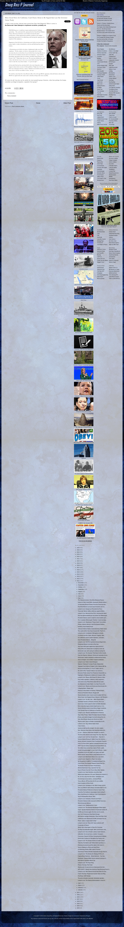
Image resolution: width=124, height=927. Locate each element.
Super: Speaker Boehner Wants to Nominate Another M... (93, 809)
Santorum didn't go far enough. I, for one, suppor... (91, 728)
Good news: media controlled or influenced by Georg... (92, 657)
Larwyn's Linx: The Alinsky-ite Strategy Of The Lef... (91, 853)
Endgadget (99, 273)
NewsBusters (112, 178)
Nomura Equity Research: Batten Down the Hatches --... (92, 739)
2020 (78, 561)
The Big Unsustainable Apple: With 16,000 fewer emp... (92, 829)
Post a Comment (11, 96)
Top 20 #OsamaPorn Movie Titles (86, 796)
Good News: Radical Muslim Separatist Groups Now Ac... (93, 851)
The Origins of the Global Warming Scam (106, 27)
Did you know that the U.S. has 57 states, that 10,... (91, 668)
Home (38, 103)
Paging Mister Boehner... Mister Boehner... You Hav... (91, 856)
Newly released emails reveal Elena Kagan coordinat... (92, 708)
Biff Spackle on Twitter (114, 269)
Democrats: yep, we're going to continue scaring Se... (92, 650)
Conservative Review (102, 61)
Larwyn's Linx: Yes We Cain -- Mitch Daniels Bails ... (91, 699)
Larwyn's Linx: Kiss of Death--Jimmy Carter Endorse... (92, 831)
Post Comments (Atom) (18, 106)
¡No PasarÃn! (100, 253)
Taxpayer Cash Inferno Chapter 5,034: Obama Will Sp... (92, 666)
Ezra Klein (111, 163)
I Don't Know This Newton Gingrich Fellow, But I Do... (91, 763)
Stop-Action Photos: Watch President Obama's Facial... (92, 714)
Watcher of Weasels (113, 260)
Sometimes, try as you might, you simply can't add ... (91, 752)
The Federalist (100, 91)
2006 (78, 901)
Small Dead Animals (113, 254)
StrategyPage (100, 241)
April (79, 883)
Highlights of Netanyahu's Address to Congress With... (92, 675)
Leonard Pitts (112, 171)
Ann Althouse (112, 49)
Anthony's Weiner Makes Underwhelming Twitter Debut (92, 628)
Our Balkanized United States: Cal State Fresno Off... (91, 684)
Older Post (67, 103)
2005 (78, 903)
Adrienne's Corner (101, 249)
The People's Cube (101, 178)
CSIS (98, 233)
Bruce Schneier (100, 278)
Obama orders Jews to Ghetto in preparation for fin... (91, 721)
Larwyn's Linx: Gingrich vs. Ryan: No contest (89, 759)
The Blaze (99, 56)
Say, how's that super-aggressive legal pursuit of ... (91, 646)
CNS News (99, 60)
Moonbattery (112, 72)
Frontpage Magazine (102, 72)
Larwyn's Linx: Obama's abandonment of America (91, 712)
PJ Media (99, 87)
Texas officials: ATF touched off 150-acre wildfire (90, 781)
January (80, 889)
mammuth (76, 915)
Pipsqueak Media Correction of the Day (88, 644)
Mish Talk (111, 122)
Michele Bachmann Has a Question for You (89, 767)
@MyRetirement (113, 273)
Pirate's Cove (112, 76)
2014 (78, 574)
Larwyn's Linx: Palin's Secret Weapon (88, 662)
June (79, 596)
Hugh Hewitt (100, 80)
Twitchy (99, 122)
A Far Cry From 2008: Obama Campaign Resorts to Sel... (93, 743)
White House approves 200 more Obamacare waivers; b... (93, 774)
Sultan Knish (112, 85)
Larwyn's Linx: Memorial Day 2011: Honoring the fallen (92, 613)
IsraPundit (99, 237)
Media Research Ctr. (114, 173)
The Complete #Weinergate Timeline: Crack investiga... (92, 620)
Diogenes (99, 160)
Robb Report (100, 276)
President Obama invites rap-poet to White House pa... (92, 801)
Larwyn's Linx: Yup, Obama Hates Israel (88, 723)
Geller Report (100, 76)
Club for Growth (112, 117)
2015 (78, 572)
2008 (78, 897)
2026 (78, 547)
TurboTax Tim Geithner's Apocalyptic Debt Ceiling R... (92, 792)
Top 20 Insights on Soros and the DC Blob (53, 1)
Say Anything (112, 82)
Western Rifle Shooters (114, 93)
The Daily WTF (100, 271)
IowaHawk (99, 169)
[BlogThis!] (17, 88)
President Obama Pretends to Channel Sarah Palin (91, 790)
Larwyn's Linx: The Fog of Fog (86, 862)
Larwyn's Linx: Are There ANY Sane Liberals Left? (91, 823)
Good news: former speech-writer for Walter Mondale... (92, 703)
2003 (78, 908)
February (80, 887)
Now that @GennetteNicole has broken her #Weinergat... (93, 615)
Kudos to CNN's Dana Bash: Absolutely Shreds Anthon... (92, 602)
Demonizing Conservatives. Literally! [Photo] (89, 778)
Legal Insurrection (113, 67)
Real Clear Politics (113, 180)
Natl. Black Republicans (114, 251)
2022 (78, 556)
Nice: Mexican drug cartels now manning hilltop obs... (92, 730)
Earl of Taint (100, 163)
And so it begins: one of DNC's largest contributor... (91, 659)
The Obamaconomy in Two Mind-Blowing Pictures (91, 600)
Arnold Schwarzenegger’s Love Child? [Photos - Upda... (92, 750)
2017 (78, 567)
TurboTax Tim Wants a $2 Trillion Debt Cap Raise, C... (92, 842)
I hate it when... (82, 726)
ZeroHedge (111, 124)
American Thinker (101, 54)
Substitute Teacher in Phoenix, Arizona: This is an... (91, 701)
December (81, 582)
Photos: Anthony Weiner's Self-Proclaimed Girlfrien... (91, 624)
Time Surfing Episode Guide (103, 16)
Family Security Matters (102, 260)
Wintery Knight (112, 262)
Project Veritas (100, 120)
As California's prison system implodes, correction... (91, 637)
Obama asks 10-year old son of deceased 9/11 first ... (92, 867)
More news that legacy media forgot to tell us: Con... (91, 706)
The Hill (99, 93)
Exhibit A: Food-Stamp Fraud (85, 626)
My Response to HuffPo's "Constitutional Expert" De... (92, 761)
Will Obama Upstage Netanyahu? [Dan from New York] (92, 816)
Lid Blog (111, 71)
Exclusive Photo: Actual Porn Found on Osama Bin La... (92, 673)
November (81, 585)
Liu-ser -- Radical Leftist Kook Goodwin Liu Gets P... (91, 732)
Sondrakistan (112, 256)
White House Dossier (102, 124)
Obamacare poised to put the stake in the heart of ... (91, 845)
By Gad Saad (84, 40)
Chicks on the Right (113, 51)
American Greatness (102, 51)
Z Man (110, 96)
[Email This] (15, 88)
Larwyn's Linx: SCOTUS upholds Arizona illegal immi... (92, 642)
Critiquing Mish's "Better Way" (85, 688)
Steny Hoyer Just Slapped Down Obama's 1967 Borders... (93, 697)
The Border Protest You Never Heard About (89, 765)
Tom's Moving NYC (113, 274)
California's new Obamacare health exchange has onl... (92, 818)
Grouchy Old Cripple (102, 167)
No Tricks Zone (112, 241)
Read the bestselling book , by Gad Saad (85, 75)
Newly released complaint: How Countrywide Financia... (92, 741)
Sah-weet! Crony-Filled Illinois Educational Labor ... (91, 681)
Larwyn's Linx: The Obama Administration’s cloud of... (92, 880)
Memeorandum (112, 174)
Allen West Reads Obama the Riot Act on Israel (90, 719)
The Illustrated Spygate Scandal (104, 18)
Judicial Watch (100, 117)
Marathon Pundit (113, 249)
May (79, 598)
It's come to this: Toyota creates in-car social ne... (90, 670)
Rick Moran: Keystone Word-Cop (86, 860)
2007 (78, 899)
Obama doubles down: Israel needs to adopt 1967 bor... (92, 695)
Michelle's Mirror (101, 173)
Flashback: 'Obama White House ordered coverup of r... (92, 858)
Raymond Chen (101, 269)
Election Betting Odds (102, 65)
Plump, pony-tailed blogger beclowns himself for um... (92, 717)
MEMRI (110, 176)
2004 (78, 905)
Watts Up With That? (114, 244)
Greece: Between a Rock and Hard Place (88, 847)
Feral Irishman (100, 165)
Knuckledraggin (100, 171)
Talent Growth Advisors (114, 278)
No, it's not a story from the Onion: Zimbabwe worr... (91, 776)
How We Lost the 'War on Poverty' (105, 39)
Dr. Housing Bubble (113, 119)
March (80, 885)
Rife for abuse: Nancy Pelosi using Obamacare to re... (92, 754)
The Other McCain (113, 91)
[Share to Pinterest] (22, 88)
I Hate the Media (113, 167)
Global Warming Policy (114, 233)
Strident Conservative (114, 83)
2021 (78, 558)
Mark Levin (99, 83)
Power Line (99, 89)
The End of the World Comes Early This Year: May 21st (92, 734)
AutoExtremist (100, 267)
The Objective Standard (114, 87)
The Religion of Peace (102, 244)
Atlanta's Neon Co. (113, 267)
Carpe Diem (112, 115)
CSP (98, 235)
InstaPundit (99, 82)
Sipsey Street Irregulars (114, 253)
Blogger (88, 915)
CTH (98, 63)
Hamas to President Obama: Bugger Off (88, 692)
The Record (100, 242)
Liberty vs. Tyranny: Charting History (105, 23)
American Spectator (101, 52)
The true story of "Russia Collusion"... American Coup (84, 58)
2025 (78, 550)
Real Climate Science (114, 242)
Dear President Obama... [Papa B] (87, 639)
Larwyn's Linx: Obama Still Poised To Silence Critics (91, 677)
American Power (101, 251)
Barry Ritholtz (112, 113)
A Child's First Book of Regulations (105, 41)
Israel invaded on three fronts (85, 783)
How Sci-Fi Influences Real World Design (89, 814)
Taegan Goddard (113, 160)
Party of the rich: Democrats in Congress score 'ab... (91, 648)
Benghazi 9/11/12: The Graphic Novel (10, 1)
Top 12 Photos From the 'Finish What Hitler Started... (91, 770)
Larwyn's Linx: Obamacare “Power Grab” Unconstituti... (92, 622)
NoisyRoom (112, 74)
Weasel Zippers (101, 96)
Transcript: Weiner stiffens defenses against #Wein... (91, 611)
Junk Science (112, 239)
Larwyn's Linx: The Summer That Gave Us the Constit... (92, 653)
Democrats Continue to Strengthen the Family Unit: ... (92, 838)
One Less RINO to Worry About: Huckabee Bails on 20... (92, 787)
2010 (78, 892)
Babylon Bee (100, 158)
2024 (78, 552)
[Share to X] (19, 88)
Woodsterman (100, 180)
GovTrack (99, 115)
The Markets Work (113, 89)
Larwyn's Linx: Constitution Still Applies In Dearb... (91, 633)
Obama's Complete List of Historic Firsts (106, 35)
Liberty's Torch (112, 69)
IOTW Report (112, 61)
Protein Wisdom (112, 78)
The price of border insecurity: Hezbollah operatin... (91, 878)
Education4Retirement (114, 271)
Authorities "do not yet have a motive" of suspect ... (91, 834)
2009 (78, 894)
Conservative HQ (113, 52)
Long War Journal (101, 239)
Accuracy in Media (113, 158)
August (80, 591)
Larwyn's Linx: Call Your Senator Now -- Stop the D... (91, 737)
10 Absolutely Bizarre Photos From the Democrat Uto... (92, 604)
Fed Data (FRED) (113, 120)
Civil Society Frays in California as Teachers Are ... (91, 710)
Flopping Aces (112, 56)
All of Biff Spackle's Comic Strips (85, 538)
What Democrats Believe (84, 803)
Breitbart (99, 58)
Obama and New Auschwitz (103, 25)
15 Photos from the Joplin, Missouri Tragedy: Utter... (91, 635)
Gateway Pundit (101, 74)
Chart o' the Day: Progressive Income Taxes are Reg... (92, 873)
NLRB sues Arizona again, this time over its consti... (91, 812)
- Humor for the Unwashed (107, 45)
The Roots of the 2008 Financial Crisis (106, 32)
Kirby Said (111, 65)
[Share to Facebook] (21, 88)
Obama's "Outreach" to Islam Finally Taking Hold (90, 664)
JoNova (111, 237)
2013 (78, 576)
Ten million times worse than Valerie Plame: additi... (91, 748)
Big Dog (99, 254)
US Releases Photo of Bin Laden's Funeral (89, 849)
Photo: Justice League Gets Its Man (87, 820)
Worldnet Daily (112, 94)
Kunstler (111, 63)
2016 (78, 569)
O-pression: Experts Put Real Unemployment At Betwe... (92, 836)
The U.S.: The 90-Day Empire (104, 28)
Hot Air (98, 78)
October (80, 587)
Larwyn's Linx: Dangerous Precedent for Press (90, 609)
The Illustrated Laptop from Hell (104, 20)
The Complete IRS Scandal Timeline (105, 37)
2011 (78, 580)
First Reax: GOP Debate (84, 876)
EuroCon (99, 69)
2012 (78, 578)
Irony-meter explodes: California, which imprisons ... (91, 679)
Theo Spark (112, 258)
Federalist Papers (113, 165)
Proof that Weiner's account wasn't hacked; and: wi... (91, 606)
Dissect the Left (101, 258)
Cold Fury (99, 256)
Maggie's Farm (100, 262)
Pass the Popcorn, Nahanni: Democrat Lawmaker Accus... (93, 655)
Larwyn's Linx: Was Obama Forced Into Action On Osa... (92, 871)
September (81, 589)
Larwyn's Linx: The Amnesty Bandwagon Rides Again (92, 807)
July (79, 593)
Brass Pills (99, 113)
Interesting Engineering (102, 274)
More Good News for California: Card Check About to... (92, 794)
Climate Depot (112, 231)
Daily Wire (111, 54)
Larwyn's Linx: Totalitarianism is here (87, 805)
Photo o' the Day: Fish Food (85, 865)
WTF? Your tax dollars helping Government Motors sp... (92, 745)
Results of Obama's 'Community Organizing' (95, 1)
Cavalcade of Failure (83, 825)
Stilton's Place (100, 176)
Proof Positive (100, 174)
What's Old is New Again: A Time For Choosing (90, 827)
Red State (111, 80)
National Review (101, 85)
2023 (78, 554)
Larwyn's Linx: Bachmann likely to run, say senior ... (91, 756)
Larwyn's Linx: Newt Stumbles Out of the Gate (90, 772)
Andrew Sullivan (112, 162)
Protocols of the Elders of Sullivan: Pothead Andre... (91, 690)
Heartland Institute (113, 235)
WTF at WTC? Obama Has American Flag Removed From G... (94, 869)
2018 (78, 565)
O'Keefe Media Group (102, 119)
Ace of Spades (100, 49)
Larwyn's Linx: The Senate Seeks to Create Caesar (91, 840)
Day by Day (100, 162)
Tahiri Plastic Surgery (114, 276)
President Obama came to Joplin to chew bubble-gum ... (92, 617)
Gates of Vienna (113, 58)
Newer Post (9, 103)
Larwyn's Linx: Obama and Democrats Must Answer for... (92, 686)
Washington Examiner (102, 94)
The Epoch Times (101, 67)
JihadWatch (112, 169)
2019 (78, 563)
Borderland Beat (101, 231)
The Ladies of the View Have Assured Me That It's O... (92, 631)
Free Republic (100, 71)
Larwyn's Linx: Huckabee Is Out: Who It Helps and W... (92, 785)
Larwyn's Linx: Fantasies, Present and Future (89, 798)
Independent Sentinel (114, 60)
